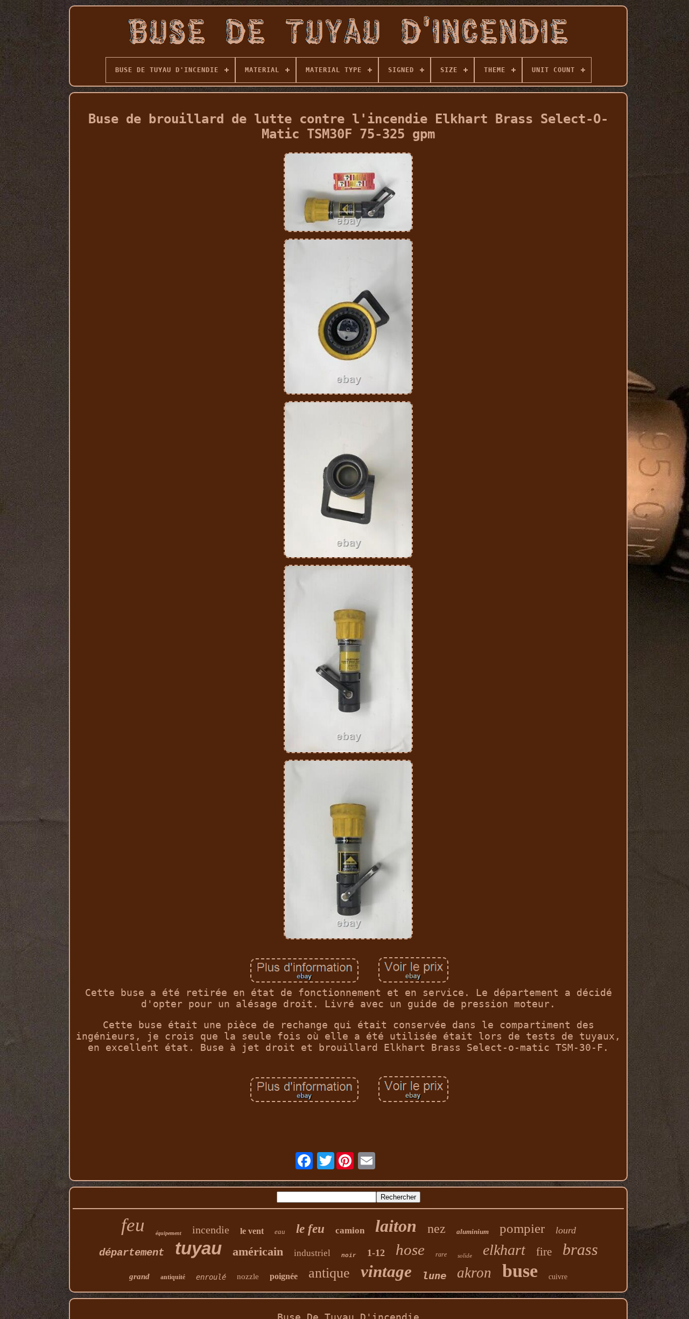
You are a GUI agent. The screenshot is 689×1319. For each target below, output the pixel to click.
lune (434, 1275)
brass (580, 1249)
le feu (310, 1229)
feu (133, 1225)
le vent (252, 1231)
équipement (168, 1233)
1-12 (376, 1252)
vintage (386, 1271)
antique (329, 1273)
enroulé (211, 1277)
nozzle (248, 1276)
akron (474, 1273)
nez (436, 1229)
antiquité (172, 1277)
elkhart (504, 1249)
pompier (522, 1228)
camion (349, 1230)
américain (258, 1251)
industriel (312, 1253)
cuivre (558, 1277)
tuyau (198, 1248)
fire (544, 1251)
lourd (566, 1230)
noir (348, 1255)
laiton (396, 1226)
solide (465, 1255)
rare (441, 1254)
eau (280, 1231)
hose (410, 1249)
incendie (210, 1230)
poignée (284, 1276)
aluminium (472, 1231)
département (131, 1253)
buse (520, 1271)
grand (139, 1276)
